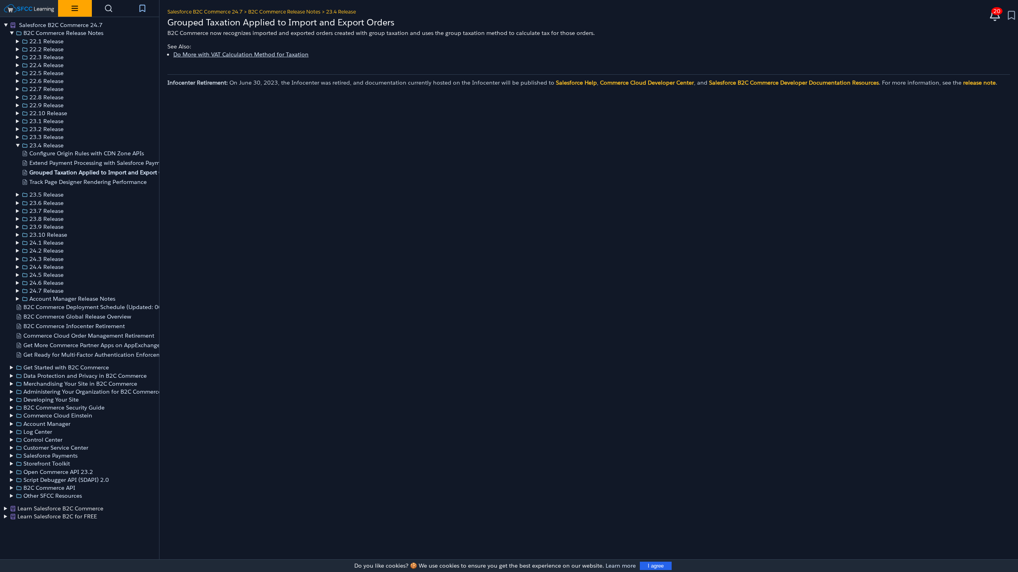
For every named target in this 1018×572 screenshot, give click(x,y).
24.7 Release (46, 290)
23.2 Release (46, 129)
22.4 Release (46, 65)
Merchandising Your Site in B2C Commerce (80, 383)
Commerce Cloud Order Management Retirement (88, 335)
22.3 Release (46, 57)
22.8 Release (46, 97)
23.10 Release (48, 234)
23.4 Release (46, 145)
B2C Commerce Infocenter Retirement (74, 326)
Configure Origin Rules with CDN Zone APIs (86, 153)
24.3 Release (46, 259)
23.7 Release (46, 210)
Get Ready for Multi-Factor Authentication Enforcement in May (106, 354)
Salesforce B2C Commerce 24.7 (60, 25)
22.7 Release (46, 89)
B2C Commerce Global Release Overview (77, 316)
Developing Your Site (51, 399)
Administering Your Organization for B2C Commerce (92, 391)
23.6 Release (46, 203)
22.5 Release (46, 73)
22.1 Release (46, 41)
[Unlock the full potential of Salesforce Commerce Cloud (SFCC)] (29, 8)
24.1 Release (46, 242)
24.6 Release (46, 282)
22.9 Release (46, 105)
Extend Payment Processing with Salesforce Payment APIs (105, 162)
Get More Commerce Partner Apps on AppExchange (91, 345)
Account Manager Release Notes (72, 298)
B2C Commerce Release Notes (63, 33)
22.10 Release (48, 113)
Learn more (621, 565)
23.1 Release (46, 121)
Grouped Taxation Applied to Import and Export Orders (102, 172)
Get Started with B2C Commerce (66, 367)
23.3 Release (46, 137)
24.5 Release (46, 274)
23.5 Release (46, 194)
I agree (656, 566)
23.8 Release (46, 218)
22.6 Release (46, 81)
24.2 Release (46, 250)
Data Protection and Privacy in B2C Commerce (85, 375)
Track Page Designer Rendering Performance (88, 182)
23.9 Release (46, 226)
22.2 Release (46, 49)
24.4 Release (46, 267)
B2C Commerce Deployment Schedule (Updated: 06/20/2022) (107, 307)
